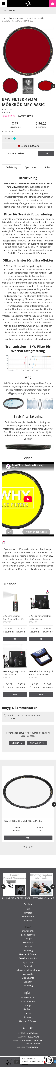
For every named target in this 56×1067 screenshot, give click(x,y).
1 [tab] (24, 847)
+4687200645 (32, 1036)
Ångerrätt (28, 974)
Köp (46, 153)
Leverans (28, 946)
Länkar (47, 167)
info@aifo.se (32, 1033)
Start (4, 18)
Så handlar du (28, 934)
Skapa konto (37, 743)
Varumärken (19, 18)
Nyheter (28, 912)
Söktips (28, 938)
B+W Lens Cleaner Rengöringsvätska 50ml (14, 617)
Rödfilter (41, 18)
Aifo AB (28, 1028)
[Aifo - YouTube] (13, 1062)
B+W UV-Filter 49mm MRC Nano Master (23, 821)
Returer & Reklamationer (28, 970)
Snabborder (28, 916)
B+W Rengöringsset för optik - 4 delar (40, 617)
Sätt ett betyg (25, 116)
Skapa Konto (28, 977)
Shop (10, 18)
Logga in (17, 743)
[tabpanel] (28, 804)
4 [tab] (32, 847)
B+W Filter (31, 18)
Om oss (28, 920)
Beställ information (28, 958)
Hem (28, 908)
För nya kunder (28, 930)
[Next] (53, 86)
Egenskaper (30, 167)
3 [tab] (29, 847)
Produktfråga (16, 153)
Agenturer (28, 962)
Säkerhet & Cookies (28, 954)
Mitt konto (28, 942)
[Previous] (3, 886)
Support (28, 966)
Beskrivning (11, 167)
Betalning (28, 950)
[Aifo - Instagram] (5, 1062)
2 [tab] (26, 847)
